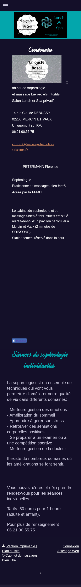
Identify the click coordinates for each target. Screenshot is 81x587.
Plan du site (11, 551)
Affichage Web (68, 551)
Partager (21, 340)
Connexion (71, 546)
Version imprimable (21, 546)
